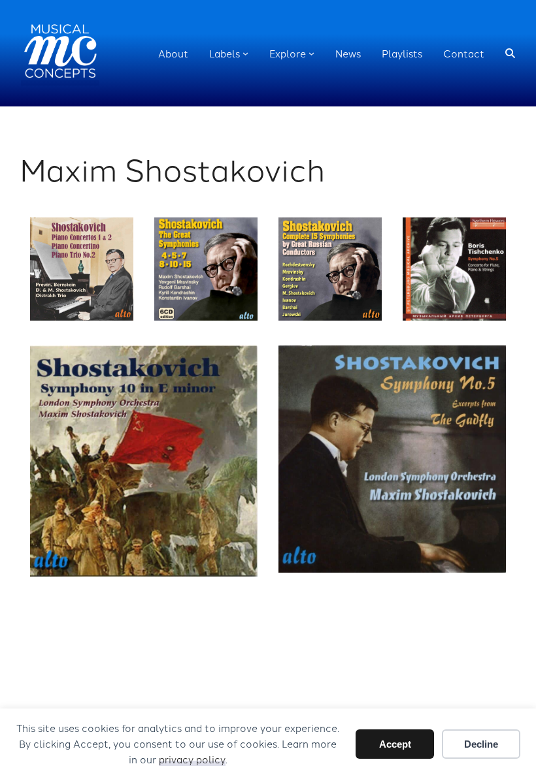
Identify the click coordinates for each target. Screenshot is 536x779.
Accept (395, 744)
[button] (510, 53)
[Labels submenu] (245, 53)
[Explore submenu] (311, 53)
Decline (481, 744)
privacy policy (192, 759)
